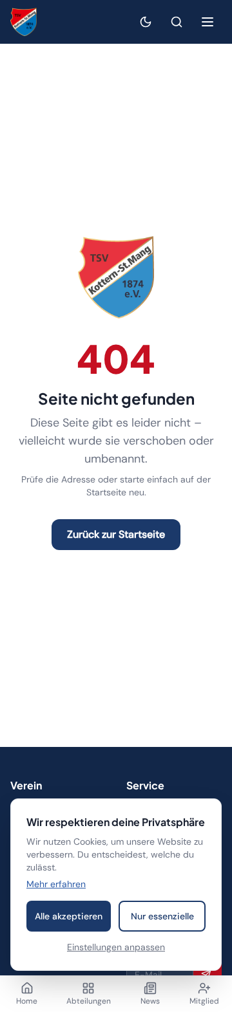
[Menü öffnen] (207, 22)
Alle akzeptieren (68, 916)
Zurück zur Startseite (116, 534)
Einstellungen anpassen (116, 947)
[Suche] (176, 22)
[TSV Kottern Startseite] (23, 22)
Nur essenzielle (162, 916)
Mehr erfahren (56, 884)
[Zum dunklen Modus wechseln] (145, 22)
